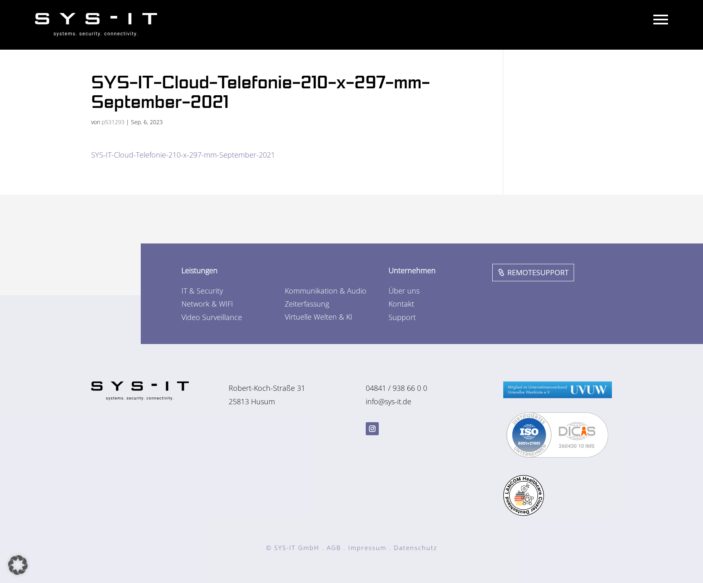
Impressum (367, 548)
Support (402, 317)
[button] (18, 565)
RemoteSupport (538, 272)
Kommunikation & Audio (326, 291)
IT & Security (202, 291)
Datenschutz (415, 548)
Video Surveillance (211, 317)
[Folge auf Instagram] (372, 428)
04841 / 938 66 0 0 (396, 388)
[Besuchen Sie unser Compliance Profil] (557, 455)
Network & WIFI (207, 304)
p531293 (113, 122)
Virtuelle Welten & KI (318, 317)
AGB (334, 548)
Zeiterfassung (307, 304)
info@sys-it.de (388, 401)
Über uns (404, 291)
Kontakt (401, 304)
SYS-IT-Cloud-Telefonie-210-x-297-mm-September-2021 (183, 155)
